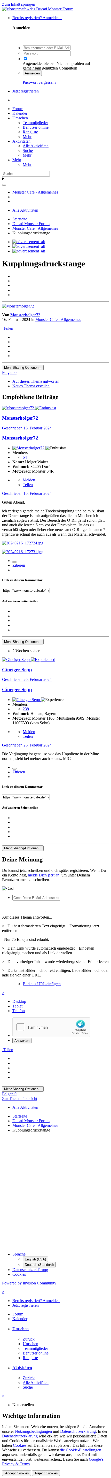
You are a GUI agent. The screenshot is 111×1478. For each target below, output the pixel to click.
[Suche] (4, 185)
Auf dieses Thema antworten (35, 381)
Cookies (19, 1274)
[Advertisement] (55, 1192)
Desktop (19, 1001)
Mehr (27, 136)
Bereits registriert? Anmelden (37, 18)
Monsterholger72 (25, 315)
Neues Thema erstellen (31, 386)
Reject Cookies (46, 1473)
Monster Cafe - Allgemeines (58, 319)
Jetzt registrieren (25, 91)
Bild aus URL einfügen (42, 984)
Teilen (7, 328)
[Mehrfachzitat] (14, 562)
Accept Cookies (16, 1473)
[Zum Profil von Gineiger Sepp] (16, 659)
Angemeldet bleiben (39, 63)
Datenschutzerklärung (30, 1269)
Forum (17, 108)
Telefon (18, 1011)
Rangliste (30, 132)
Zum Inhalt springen (18, 4)
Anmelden (32, 73)
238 (26, 709)
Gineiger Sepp (17, 669)
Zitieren (18, 565)
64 (25, 457)
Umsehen (20, 118)
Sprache (19, 1254)
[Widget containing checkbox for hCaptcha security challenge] (51, 1027)
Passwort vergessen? (39, 82)
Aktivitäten (21, 141)
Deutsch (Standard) (39, 1265)
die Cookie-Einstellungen (80, 1450)
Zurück (29, 1339)
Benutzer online (36, 127)
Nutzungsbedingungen (33, 1431)
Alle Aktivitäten (36, 146)
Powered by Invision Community (29, 1283)
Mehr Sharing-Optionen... (23, 368)
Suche (28, 150)
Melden (29, 480)
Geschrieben (27, 428)
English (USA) (35, 1259)
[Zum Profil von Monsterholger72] (18, 306)
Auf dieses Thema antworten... (27, 917)
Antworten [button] (21, 1041)
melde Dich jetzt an (43, 875)
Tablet (17, 1006)
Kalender (19, 113)
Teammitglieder (35, 122)
